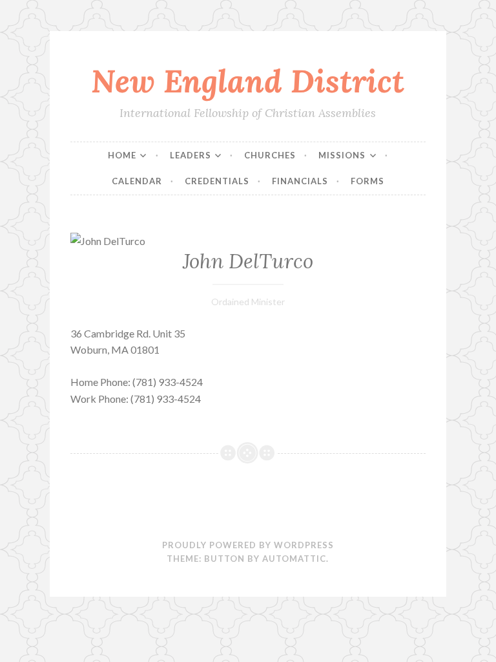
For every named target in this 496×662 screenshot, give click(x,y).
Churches (270, 155)
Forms (367, 181)
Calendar (137, 181)
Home (122, 155)
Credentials (217, 181)
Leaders (190, 155)
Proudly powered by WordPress (248, 545)
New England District (247, 81)
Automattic (294, 558)
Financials (300, 181)
